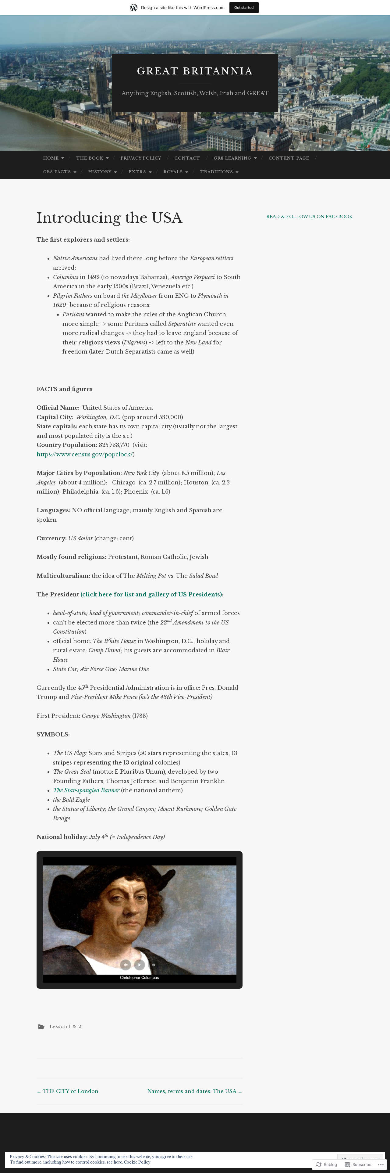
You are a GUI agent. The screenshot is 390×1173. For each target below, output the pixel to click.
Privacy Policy (141, 158)
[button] (125, 964)
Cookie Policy (137, 1162)
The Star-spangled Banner (86, 790)
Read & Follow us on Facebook (309, 216)
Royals (173, 172)
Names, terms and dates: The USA (195, 1091)
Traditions (216, 172)
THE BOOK (89, 158)
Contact (187, 158)
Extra (137, 172)
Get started (244, 7)
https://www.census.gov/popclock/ (85, 454)
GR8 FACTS (57, 172)
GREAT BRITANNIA (195, 71)
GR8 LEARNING (232, 158)
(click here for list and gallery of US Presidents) (151, 594)
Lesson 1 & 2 (65, 1026)
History (100, 172)
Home (51, 158)
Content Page (289, 158)
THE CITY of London (67, 1091)
